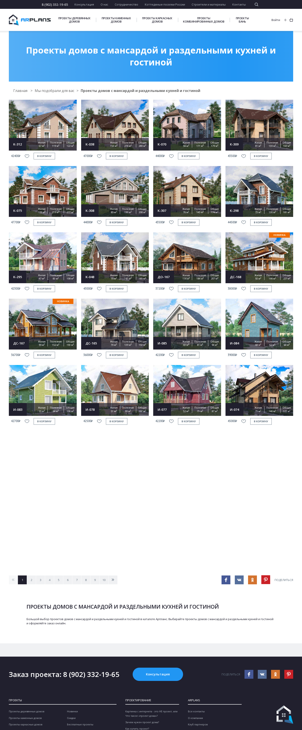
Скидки (71, 718)
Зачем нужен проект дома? (142, 722)
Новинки (72, 711)
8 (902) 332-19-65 (55, 4)
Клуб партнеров (198, 724)
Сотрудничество (126, 4)
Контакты (239, 4)
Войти (275, 20)
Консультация (84, 4)
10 (103, 580)
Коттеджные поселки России (165, 4)
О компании (195, 718)
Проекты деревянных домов (74, 20)
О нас (104, 4)
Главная (20, 90)
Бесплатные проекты (80, 724)
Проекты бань (242, 20)
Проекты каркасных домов (157, 20)
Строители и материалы (209, 4)
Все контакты (196, 711)
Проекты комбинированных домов (203, 20)
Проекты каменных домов (116, 20)
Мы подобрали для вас (54, 90)
